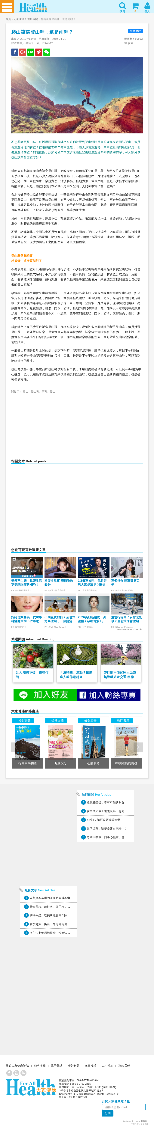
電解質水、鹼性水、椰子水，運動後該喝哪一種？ (61, 906)
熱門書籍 (123, 720)
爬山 (25, 391)
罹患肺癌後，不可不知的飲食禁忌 (108, 802)
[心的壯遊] (93, 742)
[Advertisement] (45, 424)
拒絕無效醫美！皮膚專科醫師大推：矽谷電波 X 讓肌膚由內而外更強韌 (26, 619)
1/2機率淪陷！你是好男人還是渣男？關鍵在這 (93, 583)
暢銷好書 (25, 720)
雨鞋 (44, 391)
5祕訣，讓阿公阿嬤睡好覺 (103, 819)
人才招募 (107, 1065)
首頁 (8, 19)
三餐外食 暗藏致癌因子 (125, 582)
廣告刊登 (73, 1065)
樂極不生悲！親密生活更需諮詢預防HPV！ (26, 582)
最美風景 (90, 720)
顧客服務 (40, 1065)
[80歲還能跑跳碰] (126, 742)
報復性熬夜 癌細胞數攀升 (59, 582)
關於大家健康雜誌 (17, 1065)
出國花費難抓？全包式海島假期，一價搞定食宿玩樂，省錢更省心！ (60, 619)
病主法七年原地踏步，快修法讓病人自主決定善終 (61, 932)
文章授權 (90, 1065)
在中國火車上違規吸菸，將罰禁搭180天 (112, 811)
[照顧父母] (60, 742)
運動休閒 (32, 19)
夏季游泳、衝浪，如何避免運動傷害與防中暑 (59, 924)
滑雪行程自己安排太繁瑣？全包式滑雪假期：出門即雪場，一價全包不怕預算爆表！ (126, 619)
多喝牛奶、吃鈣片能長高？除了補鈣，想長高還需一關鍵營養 (69, 915)
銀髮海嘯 (57, 720)
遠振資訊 (145, 1124)
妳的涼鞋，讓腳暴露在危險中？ (107, 828)
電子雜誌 (57, 1065)
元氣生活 (19, 19)
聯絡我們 (124, 1065)
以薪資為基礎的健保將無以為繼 (50, 898)
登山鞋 (35, 391)
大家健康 (31, 1087)
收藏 (130, 43)
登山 (52, 391)
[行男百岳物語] (27, 742)
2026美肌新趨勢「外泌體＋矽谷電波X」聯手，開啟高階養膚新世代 (93, 619)
